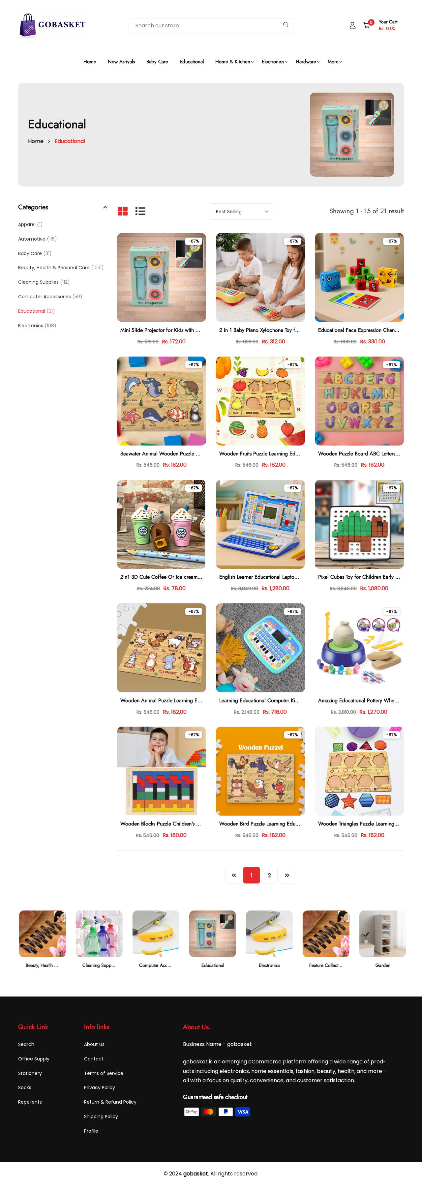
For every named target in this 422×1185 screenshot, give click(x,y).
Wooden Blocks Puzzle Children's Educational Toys (176, 823)
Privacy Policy (99, 1087)
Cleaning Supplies (44, 282)
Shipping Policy (101, 1116)
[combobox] (211, 25)
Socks (24, 1087)
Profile (91, 1131)
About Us (94, 1044)
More (333, 61)
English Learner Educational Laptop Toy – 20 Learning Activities (290, 577)
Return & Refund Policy (110, 1102)
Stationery (30, 1073)
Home (89, 61)
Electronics (273, 61)
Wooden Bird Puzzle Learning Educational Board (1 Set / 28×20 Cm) (296, 823)
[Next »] (287, 875)
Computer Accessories (50, 296)
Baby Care (157, 61)
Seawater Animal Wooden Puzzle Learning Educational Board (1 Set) (196, 453)
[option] (41, 945)
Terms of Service (103, 1073)
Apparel (30, 224)
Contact (94, 1058)
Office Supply (33, 1058)
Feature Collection (326, 965)
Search (26, 1044)
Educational (192, 61)
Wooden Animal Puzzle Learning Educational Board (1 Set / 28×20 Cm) (201, 700)
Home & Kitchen (232, 61)
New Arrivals (121, 61)
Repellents (30, 1102)
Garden (382, 965)
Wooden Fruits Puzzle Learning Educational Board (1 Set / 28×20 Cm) (298, 453)
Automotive (37, 239)
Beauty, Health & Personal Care (61, 267)
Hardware (306, 61)
